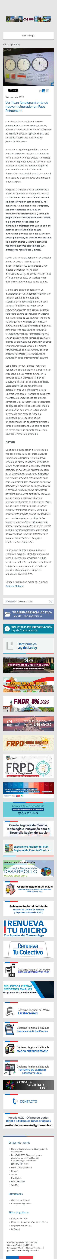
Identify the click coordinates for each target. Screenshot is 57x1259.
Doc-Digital (16, 1178)
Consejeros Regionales (21, 1203)
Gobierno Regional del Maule (20, 1245)
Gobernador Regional (20, 1200)
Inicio (6, 44)
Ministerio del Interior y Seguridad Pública (29, 1222)
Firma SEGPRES (18, 1181)
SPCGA (14, 1174)
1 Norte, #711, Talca (34, 1247)
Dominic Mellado (14, 586)
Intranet (14, 1171)
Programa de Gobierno (21, 1225)
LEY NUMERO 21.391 (20, 1164)
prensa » (15, 44)
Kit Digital (15, 1229)
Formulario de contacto (21, 1167)
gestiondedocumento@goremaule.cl (23, 1250)
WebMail (15, 1185)
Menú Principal (28, 36)
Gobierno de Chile (19, 1218)
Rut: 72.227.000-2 (15, 1247)
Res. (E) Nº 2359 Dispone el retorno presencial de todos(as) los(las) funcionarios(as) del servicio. (26, 1158)
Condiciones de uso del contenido (22, 1242)
